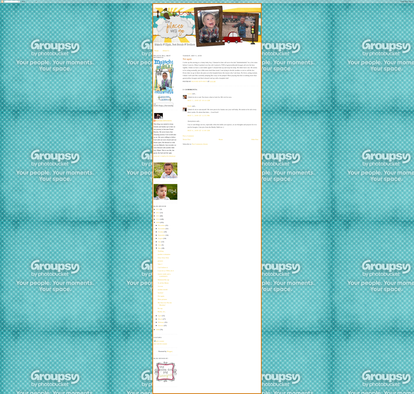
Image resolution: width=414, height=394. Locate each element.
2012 (158, 213)
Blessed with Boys (164, 121)
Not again (161, 296)
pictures (160, 261)
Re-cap (160, 308)
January (161, 325)
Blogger (169, 351)
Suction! (160, 293)
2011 (158, 216)
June (160, 245)
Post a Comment (188, 136)
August (160, 238)
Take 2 (160, 264)
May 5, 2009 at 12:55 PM (199, 115)
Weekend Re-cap (163, 280)
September (162, 235)
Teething (161, 251)
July (159, 242)
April (160, 316)
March (160, 319)
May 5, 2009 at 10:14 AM (199, 100)
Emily (190, 106)
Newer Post (186, 139)
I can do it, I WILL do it (166, 271)
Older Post (254, 139)
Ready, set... (162, 311)
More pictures (162, 299)
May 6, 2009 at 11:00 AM (199, 130)
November (162, 228)
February (161, 322)
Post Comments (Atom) (200, 144)
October (161, 232)
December (161, 225)
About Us (165, 50)
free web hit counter (160, 344)
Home (156, 50)
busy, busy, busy (163, 258)
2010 (158, 219)
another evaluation (164, 254)
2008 (158, 329)
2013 (158, 209)
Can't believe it (163, 267)
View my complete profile (164, 156)
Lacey (190, 94)
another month (163, 289)
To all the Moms (163, 283)
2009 (158, 222)
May (160, 248)
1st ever (160, 286)
